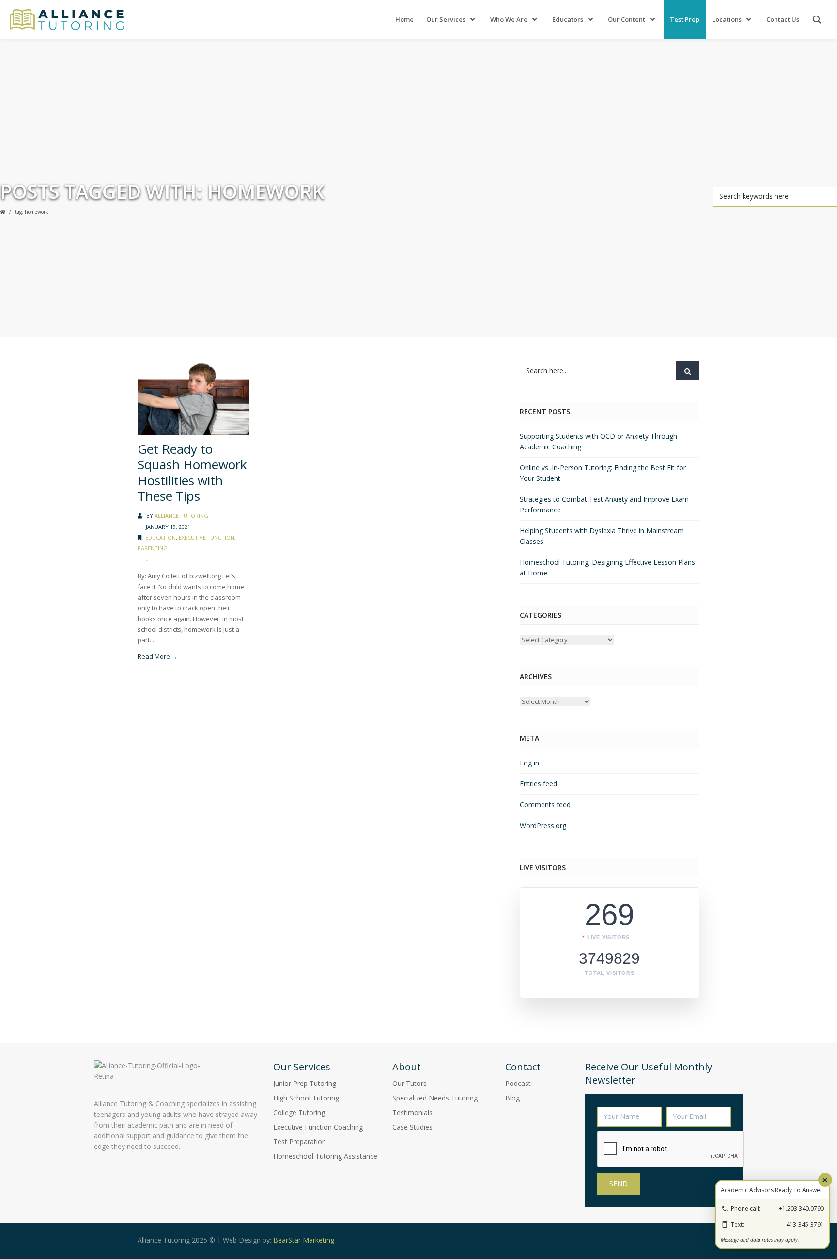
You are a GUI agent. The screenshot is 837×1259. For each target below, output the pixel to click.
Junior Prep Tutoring (304, 1083)
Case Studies (412, 1127)
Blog (512, 1097)
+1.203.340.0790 (801, 1208)
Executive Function (206, 537)
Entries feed (538, 783)
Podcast (518, 1083)
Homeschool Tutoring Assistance (325, 1156)
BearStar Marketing (303, 1239)
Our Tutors (409, 1083)
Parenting (153, 548)
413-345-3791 (805, 1224)
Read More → (158, 656)
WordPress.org (543, 825)
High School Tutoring (306, 1097)
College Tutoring (299, 1112)
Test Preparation (299, 1141)
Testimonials (412, 1112)
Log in (529, 762)
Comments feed (545, 804)
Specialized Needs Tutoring (435, 1097)
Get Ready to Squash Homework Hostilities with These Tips (192, 472)
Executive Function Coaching (318, 1127)
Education (160, 537)
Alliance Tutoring (181, 515)
